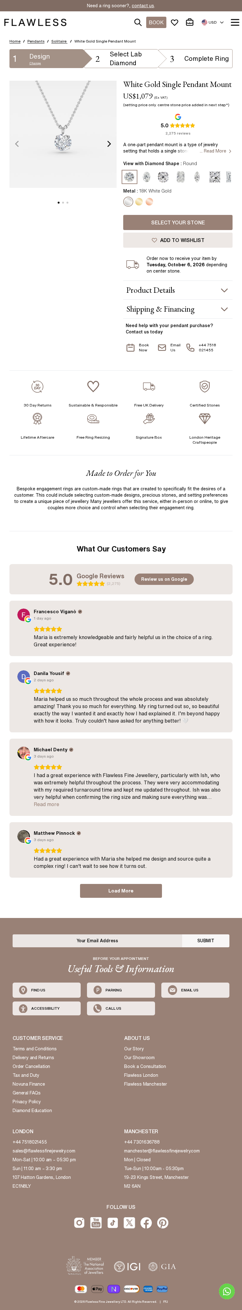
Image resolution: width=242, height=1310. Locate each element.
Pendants (35, 41)
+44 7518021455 (30, 1142)
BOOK (156, 22)
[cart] (191, 22)
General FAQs (27, 1093)
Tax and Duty (26, 1075)
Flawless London (141, 1075)
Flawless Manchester (145, 1084)
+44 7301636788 (142, 1142)
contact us (143, 5)
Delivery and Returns (33, 1057)
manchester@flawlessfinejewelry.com (162, 1151)
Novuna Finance (29, 1084)
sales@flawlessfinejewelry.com (44, 1151)
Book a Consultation (145, 1066)
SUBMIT (205, 940)
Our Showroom (139, 1057)
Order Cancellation (31, 1066)
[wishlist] (176, 22)
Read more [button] (46, 804)
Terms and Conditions (35, 1049)
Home (14, 41)
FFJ (165, 1301)
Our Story (134, 1049)
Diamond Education (32, 1110)
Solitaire (59, 41)
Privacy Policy (27, 1101)
